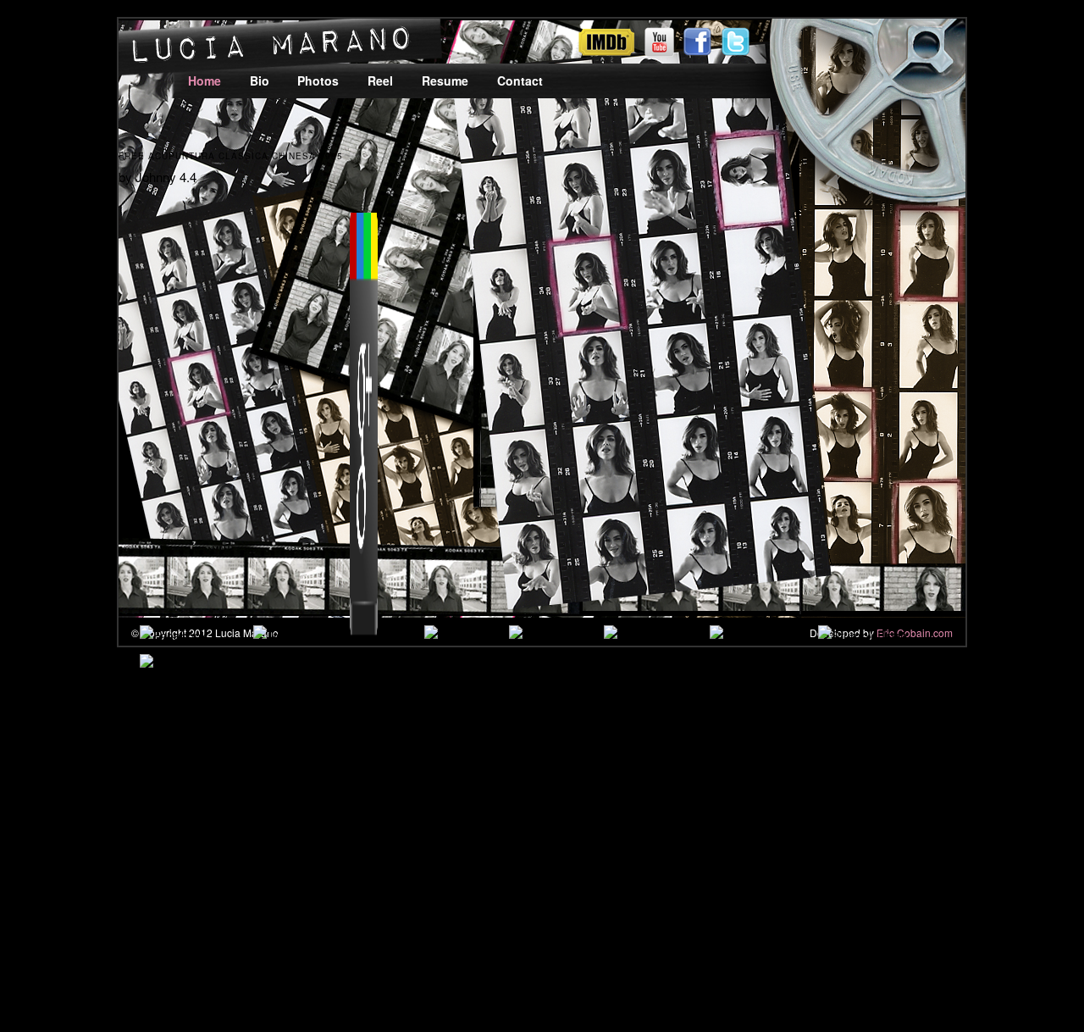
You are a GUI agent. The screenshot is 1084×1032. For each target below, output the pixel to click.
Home (204, 80)
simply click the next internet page (547, 753)
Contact (520, 80)
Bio (259, 80)
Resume (445, 80)
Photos (318, 80)
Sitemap (80, 939)
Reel (380, 80)
